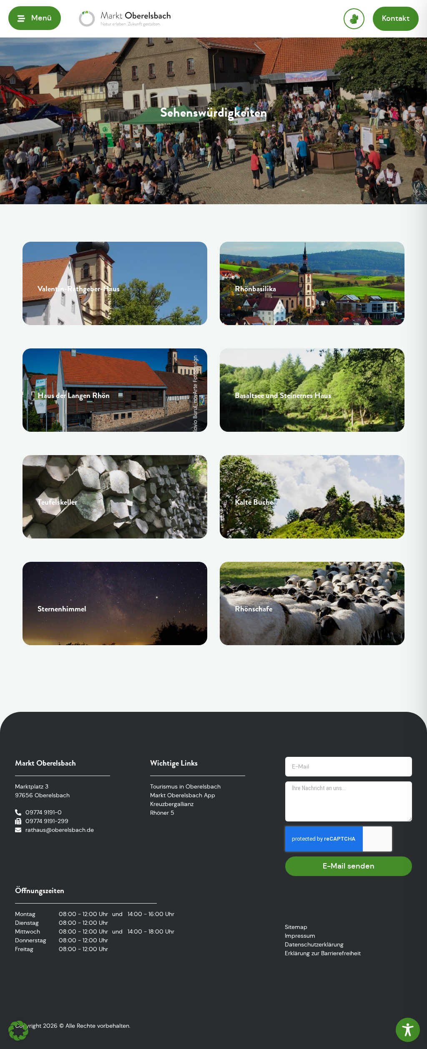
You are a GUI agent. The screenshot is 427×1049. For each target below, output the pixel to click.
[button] (18, 1030)
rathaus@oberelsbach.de (59, 830)
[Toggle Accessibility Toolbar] (408, 1030)
